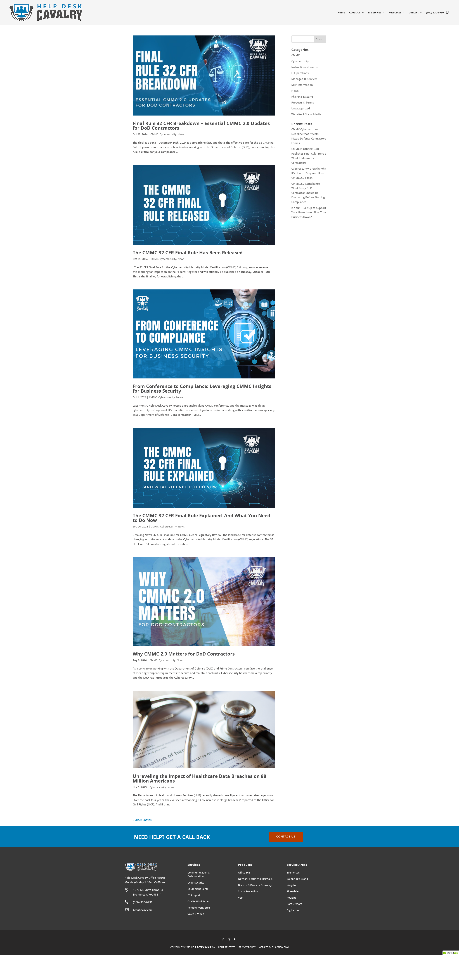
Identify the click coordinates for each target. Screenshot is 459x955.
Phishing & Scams (302, 96)
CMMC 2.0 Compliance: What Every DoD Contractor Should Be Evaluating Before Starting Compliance (308, 193)
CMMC (154, 134)
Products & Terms (302, 102)
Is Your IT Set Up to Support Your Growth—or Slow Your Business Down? (308, 212)
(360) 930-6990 (435, 12)
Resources (395, 12)
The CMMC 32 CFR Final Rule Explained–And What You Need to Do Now (201, 517)
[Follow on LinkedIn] (235, 939)
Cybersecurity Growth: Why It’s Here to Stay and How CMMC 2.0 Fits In (308, 173)
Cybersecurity (168, 134)
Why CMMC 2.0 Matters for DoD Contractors (184, 654)
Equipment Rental (198, 889)
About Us (355, 12)
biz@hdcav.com (143, 910)
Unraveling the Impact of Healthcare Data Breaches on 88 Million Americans (199, 778)
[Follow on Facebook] (223, 939)
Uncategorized (300, 108)
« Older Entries (142, 820)
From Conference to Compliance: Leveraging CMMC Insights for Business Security (202, 388)
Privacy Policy (247, 947)
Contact (413, 12)
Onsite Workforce (198, 901)
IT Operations (300, 73)
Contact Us (285, 836)
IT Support (194, 895)
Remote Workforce (199, 907)
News (181, 134)
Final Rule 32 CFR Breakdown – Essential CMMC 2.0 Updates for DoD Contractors (201, 125)
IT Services (374, 12)
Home (341, 12)
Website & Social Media (306, 114)
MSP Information (302, 85)
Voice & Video (196, 914)
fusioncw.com (280, 947)
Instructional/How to (304, 67)
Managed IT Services (304, 79)
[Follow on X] (229, 939)
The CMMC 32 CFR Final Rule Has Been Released (188, 252)
